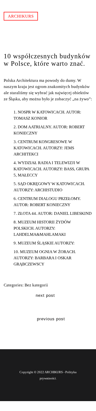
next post (45, 295)
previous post (51, 319)
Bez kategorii (36, 285)
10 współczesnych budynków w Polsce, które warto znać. (47, 59)
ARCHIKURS (21, 16)
